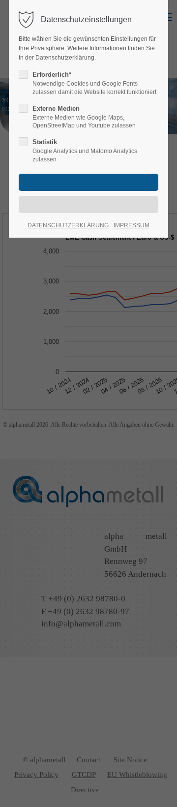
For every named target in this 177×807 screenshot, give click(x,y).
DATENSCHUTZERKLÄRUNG (68, 225)
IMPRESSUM (131, 225)
